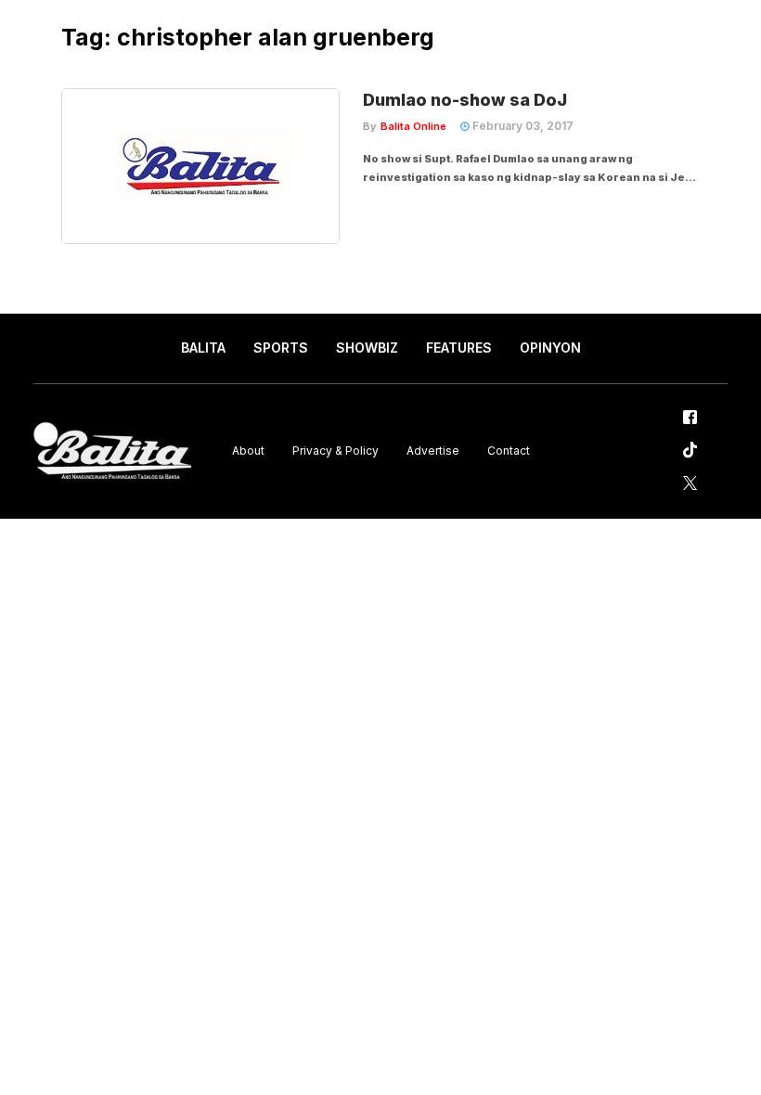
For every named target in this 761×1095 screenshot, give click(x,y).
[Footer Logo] (112, 451)
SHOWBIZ (367, 347)
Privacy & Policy (335, 450)
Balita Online (413, 126)
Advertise (432, 450)
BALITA (203, 347)
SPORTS (280, 347)
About (248, 450)
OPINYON (550, 347)
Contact (508, 450)
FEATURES (459, 347)
